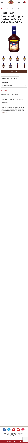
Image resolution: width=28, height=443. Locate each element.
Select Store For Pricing (9, 78)
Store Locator (14, 433)
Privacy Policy (10, 435)
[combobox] (14, 85)
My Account (6, 433)
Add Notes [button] (4, 90)
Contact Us (21, 433)
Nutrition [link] (12, 99)
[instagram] (22, 429)
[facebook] (4, 429)
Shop (8, 9)
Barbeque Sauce (17, 9)
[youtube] (18, 429)
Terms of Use (18, 435)
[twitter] (8, 429)
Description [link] (4, 99)
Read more (4, 112)
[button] (3, 58)
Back (4, 9)
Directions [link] (5, 102)
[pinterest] (13, 429)
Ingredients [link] (20, 99)
